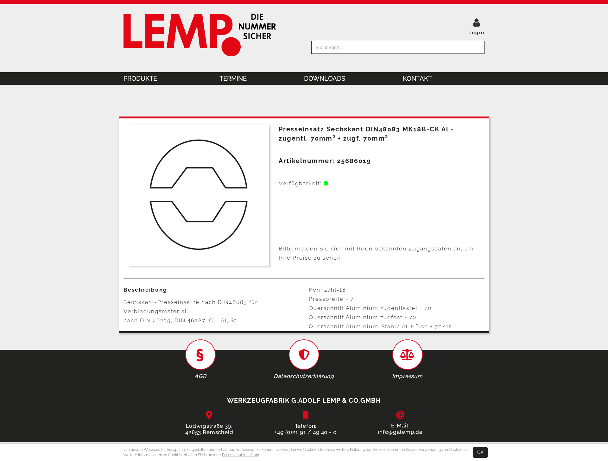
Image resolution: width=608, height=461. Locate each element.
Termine (233, 78)
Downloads (324, 78)
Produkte (140, 78)
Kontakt (417, 78)
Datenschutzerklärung (241, 455)
